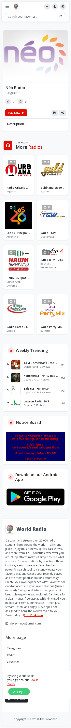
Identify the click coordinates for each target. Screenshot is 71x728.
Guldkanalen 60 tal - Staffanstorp (52, 187)
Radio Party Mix (51, 327)
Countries (13, 662)
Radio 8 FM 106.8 (51, 260)
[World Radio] (17, 6)
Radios (11, 655)
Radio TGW (48, 233)
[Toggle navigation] (7, 6)
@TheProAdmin (33, 615)
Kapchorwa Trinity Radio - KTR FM (41, 376)
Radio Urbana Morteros (19, 187)
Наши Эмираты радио (19, 278)
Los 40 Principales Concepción (19, 233)
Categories (14, 648)
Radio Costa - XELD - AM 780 (19, 327)
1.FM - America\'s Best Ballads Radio (41, 363)
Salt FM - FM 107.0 (36, 388)
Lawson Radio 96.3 (36, 401)
